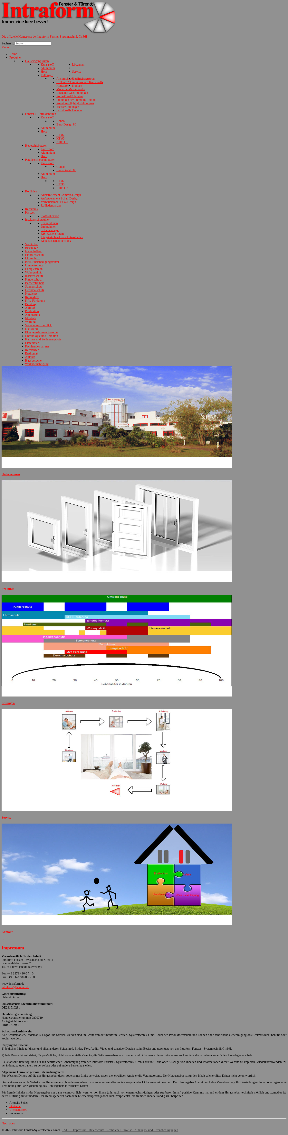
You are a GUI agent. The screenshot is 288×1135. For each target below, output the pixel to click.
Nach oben (8, 1123)
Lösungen (8, 703)
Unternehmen (11, 474)
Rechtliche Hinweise (119, 1130)
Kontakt (7, 932)
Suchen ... (8, 43)
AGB (66, 1130)
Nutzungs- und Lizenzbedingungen (155, 1130)
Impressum (79, 1130)
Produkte (8, 588)
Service (6, 817)
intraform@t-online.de (15, 987)
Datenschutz (96, 1130)
